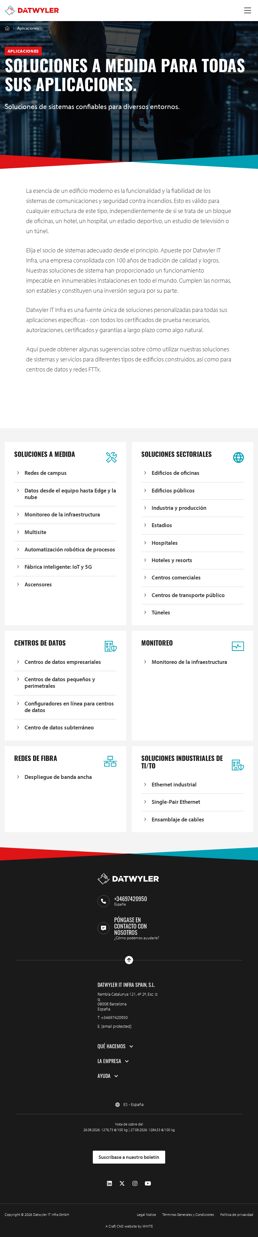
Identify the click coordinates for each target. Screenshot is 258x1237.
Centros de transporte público (188, 595)
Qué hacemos (112, 1046)
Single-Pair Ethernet (176, 801)
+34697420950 (114, 1017)
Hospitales (165, 542)
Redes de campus (46, 472)
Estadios (162, 525)
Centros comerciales (176, 577)
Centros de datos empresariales (63, 662)
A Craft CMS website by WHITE (129, 1226)
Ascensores (38, 584)
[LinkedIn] (109, 1183)
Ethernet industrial (174, 784)
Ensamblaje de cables (178, 819)
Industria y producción (179, 507)
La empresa (109, 1061)
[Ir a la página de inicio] (32, 10)
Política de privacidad (236, 1214)
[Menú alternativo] (247, 10)
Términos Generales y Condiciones (188, 1214)
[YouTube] (148, 1183)
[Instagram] (134, 1183)
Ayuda (104, 1076)
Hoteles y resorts (172, 560)
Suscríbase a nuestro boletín (128, 1157)
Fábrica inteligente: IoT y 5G (58, 566)
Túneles (161, 612)
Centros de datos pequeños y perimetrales (60, 682)
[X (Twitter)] (122, 1183)
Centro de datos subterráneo (59, 727)
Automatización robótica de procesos (70, 549)
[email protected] (116, 1026)
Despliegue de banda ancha (58, 777)
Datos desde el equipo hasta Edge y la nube (70, 494)
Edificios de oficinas (175, 472)
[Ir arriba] (129, 960)
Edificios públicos (173, 490)
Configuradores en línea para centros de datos (69, 707)
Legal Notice (146, 1214)
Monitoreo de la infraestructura (62, 514)
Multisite (35, 532)
